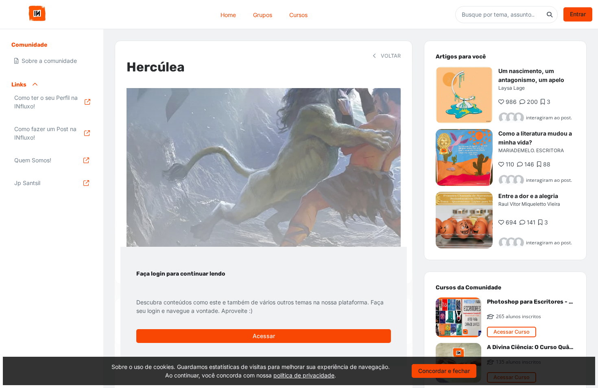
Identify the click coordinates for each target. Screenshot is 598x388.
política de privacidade (303, 375)
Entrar (578, 14)
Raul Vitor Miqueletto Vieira (529, 204)
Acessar (264, 335)
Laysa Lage (511, 88)
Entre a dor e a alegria (528, 195)
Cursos (298, 14)
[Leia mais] (464, 95)
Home (228, 14)
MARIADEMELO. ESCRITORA (531, 150)
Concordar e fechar (444, 370)
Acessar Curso (511, 332)
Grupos (262, 14)
